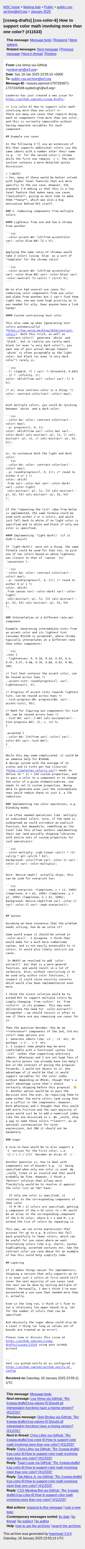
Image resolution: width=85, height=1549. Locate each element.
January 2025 (41, 11)
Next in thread (32, 54)
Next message (47, 49)
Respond (60, 40)
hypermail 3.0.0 (60, 1533)
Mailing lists (32, 7)
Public (48, 7)
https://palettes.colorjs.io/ (30, 770)
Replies (51, 54)
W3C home (11, 7)
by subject (25, 1521)
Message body (41, 40)
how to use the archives (32, 1526)
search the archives (66, 1526)
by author (42, 1521)
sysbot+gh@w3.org (22, 69)
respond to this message (45, 1507)
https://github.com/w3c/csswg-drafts (35, 99)
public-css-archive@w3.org (31, 79)
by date (64, 1516)
